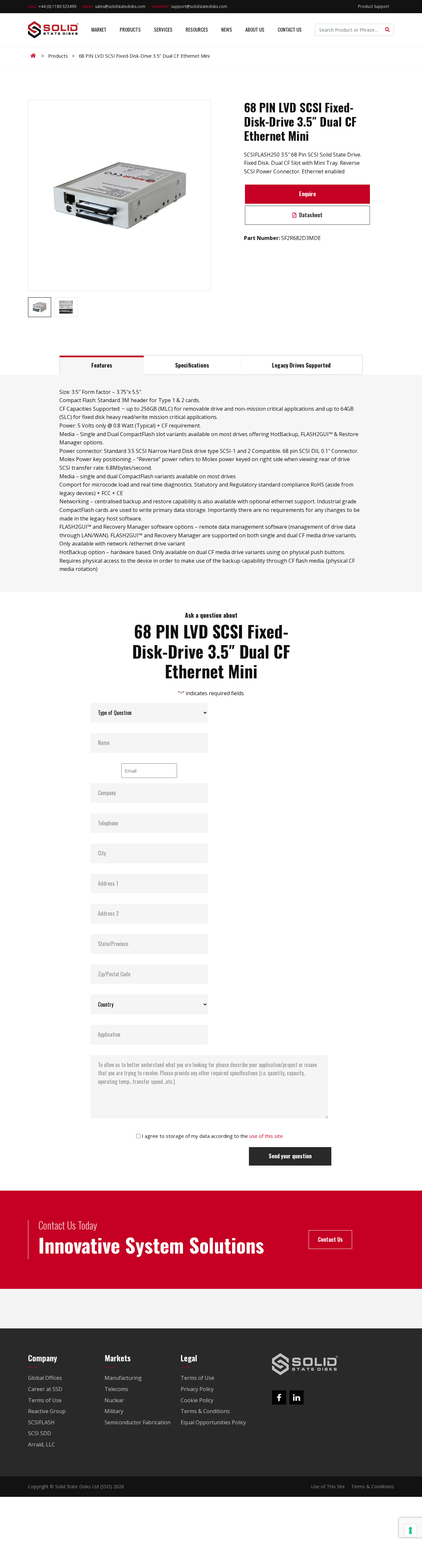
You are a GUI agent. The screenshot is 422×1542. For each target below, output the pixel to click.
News (226, 29)
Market (98, 29)
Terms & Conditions (372, 1486)
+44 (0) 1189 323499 (52, 6)
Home (34, 56)
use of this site (266, 1136)
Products (130, 29)
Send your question (290, 1156)
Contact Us (290, 29)
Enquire (307, 194)
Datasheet (310, 215)
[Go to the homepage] (305, 1364)
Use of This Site (328, 1486)
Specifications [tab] (192, 365)
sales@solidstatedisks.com (113, 6)
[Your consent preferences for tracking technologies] (410, 1530)
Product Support (373, 6)
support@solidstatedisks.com (189, 6)
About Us (254, 29)
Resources (197, 29)
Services (163, 29)
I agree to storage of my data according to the (212, 1136)
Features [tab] (101, 365)
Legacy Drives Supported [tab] (301, 365)
